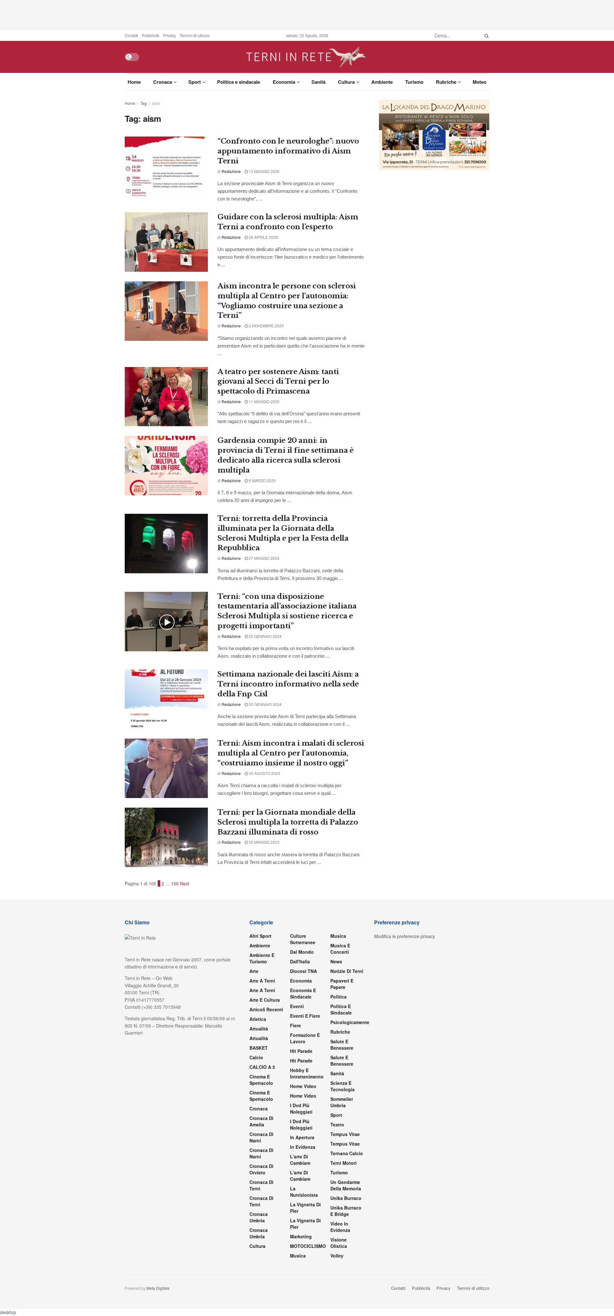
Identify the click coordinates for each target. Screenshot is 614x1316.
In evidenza (302, 1147)
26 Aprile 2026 (263, 237)
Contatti (131, 35)
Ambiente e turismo (261, 958)
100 (175, 883)
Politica (338, 996)
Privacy (169, 35)
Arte (253, 971)
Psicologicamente (349, 1022)
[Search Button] (485, 35)
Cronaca (162, 81)
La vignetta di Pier (305, 1207)
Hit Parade (301, 1051)
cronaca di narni (261, 1137)
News (336, 961)
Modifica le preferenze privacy (404, 936)
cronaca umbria (258, 1233)
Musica (298, 1255)
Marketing (301, 1236)
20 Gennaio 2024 (265, 704)
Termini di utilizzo (195, 35)
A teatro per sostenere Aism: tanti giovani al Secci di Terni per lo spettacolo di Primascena (278, 381)
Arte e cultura (264, 1000)
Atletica (257, 1019)
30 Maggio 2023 (263, 842)
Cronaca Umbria (258, 1217)
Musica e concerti (340, 948)
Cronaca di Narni (261, 1153)
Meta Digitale (157, 1288)
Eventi (297, 1006)
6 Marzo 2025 (262, 480)
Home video (303, 1086)
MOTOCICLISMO (308, 1246)
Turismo (414, 81)
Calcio (256, 1057)
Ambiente (382, 81)
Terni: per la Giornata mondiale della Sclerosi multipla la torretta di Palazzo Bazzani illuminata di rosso (287, 822)
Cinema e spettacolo (261, 1079)
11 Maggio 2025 (263, 401)
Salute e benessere (341, 1044)
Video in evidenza (340, 1226)
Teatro (337, 1124)
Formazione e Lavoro (305, 1038)
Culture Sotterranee (302, 939)
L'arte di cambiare (300, 1159)
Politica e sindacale (238, 81)
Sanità (318, 81)
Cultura (346, 81)
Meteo (479, 81)
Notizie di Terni (346, 971)
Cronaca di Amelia (261, 1121)
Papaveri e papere (341, 983)
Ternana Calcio (346, 1153)
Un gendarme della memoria (345, 1185)
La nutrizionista (304, 1191)
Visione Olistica (338, 1242)
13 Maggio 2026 (263, 171)
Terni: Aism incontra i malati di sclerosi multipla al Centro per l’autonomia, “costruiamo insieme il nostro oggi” (290, 753)
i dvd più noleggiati (301, 1108)
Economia (284, 81)
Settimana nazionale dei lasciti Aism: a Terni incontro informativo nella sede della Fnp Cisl (288, 684)
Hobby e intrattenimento (307, 1073)
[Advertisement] (307, 14)
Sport (194, 81)
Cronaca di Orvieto (261, 1169)
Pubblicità (150, 35)
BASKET (258, 1048)
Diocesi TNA (303, 971)
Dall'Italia (300, 961)
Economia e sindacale (303, 993)
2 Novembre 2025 (266, 325)
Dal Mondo (302, 952)
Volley (336, 1255)
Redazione (231, 171)
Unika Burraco (345, 1198)
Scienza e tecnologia (342, 1086)
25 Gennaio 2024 (265, 636)
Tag (143, 103)
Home (134, 81)
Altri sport (260, 936)
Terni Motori (343, 1163)
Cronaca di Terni (261, 1185)
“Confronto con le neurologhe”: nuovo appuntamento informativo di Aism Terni (288, 151)
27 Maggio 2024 (263, 558)
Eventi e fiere (305, 1016)
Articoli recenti (266, 1009)
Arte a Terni (262, 980)
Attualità (258, 1028)
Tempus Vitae (345, 1134)
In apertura (302, 1137)
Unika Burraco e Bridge (345, 1210)
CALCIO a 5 (262, 1067)
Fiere (295, 1025)
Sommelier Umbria (341, 1102)
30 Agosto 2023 (264, 773)
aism (156, 103)
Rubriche (446, 81)
